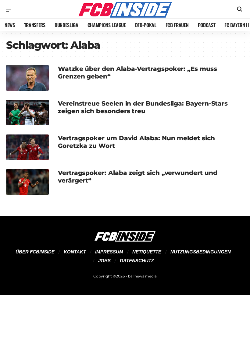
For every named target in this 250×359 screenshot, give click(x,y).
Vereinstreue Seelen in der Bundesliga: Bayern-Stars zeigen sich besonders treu (143, 107)
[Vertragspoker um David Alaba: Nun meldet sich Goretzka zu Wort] (27, 147)
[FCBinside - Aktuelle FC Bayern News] (125, 9)
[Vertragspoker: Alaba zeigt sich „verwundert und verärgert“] (27, 182)
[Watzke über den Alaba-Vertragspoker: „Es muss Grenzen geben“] (27, 78)
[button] (11, 9)
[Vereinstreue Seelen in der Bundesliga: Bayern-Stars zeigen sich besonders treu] (27, 112)
